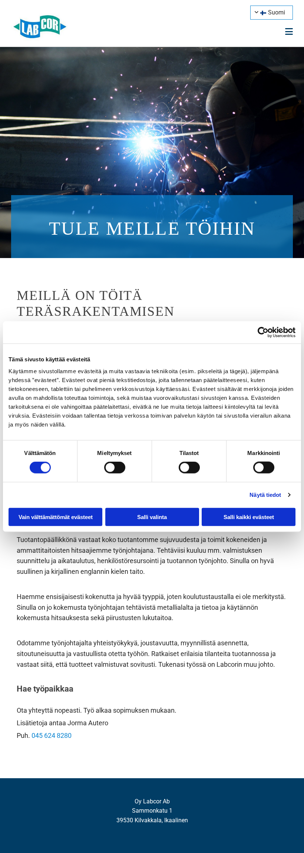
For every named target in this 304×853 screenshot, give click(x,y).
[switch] (114, 468)
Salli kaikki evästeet (249, 517)
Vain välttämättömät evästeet (56, 517)
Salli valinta (152, 517)
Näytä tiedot (265, 495)
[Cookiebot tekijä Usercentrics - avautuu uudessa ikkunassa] (263, 332)
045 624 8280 (52, 735)
